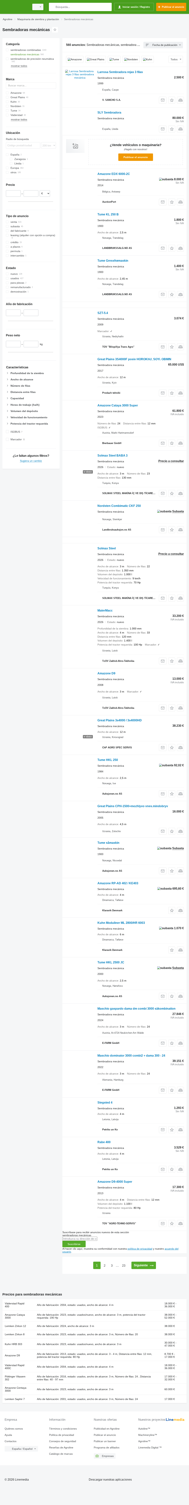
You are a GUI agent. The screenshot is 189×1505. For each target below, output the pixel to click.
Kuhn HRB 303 (13, 1344)
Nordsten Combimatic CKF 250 (119, 505)
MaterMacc (105, 610)
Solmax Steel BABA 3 (112, 455)
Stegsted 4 (104, 1102)
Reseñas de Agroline (61, 1447)
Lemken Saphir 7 (15, 1399)
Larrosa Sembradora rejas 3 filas (120, 72)
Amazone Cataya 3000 (15, 1316)
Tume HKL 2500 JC (110, 962)
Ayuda (8, 1434)
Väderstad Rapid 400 (14, 1305)
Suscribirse (74, 1244)
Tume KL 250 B (108, 214)
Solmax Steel (106, 548)
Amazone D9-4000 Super (114, 1181)
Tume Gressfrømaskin (112, 260)
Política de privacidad (61, 1434)
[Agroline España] (16, 7)
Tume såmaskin (108, 842)
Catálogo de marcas (61, 1453)
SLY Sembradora (109, 112)
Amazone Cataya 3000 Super (117, 405)
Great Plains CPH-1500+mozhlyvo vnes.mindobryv (132, 806)
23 (123, 1265)
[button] (171, 100)
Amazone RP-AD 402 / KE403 (117, 883)
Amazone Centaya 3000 (15, 1389)
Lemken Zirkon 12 (15, 1326)
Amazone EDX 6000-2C (113, 173)
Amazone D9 (106, 673)
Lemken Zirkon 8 (15, 1334)
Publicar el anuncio (135, 157)
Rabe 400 (104, 1142)
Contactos (10, 1441)
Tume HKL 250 (107, 759)
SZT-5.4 (102, 313)
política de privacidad (140, 1248)
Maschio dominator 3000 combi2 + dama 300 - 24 (131, 1055)
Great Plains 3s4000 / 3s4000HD (119, 720)
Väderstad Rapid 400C (14, 1367)
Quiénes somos (14, 1428)
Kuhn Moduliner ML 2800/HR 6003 (121, 922)
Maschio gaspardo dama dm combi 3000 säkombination (136, 1008)
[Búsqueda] (52, 7)
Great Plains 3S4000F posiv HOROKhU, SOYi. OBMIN (134, 359)
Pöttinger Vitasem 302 (15, 1378)
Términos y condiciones (63, 1428)
